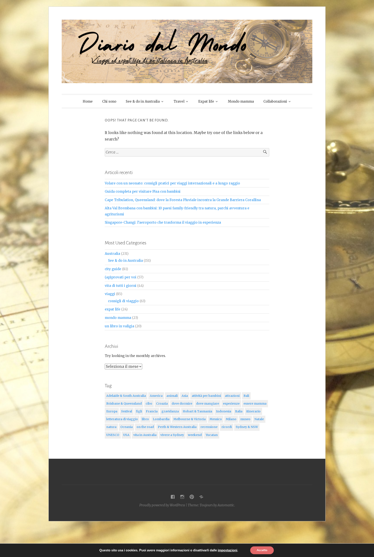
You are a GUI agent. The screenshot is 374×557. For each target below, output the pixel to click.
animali (172, 396)
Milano (231, 419)
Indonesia (223, 411)
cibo (149, 403)
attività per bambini (206, 396)
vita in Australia (144, 435)
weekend (195, 435)
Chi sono (109, 101)
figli (139, 411)
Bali (246, 396)
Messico (216, 419)
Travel (179, 101)
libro (145, 419)
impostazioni (227, 550)
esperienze (231, 403)
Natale (259, 419)
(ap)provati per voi (120, 277)
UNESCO (112, 435)
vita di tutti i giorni (120, 286)
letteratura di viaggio (122, 419)
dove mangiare (207, 403)
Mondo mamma (241, 101)
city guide (113, 269)
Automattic (226, 505)
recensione (209, 427)
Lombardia (161, 419)
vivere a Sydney (172, 435)
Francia (152, 411)
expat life (112, 309)
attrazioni (232, 396)
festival (126, 411)
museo (245, 419)
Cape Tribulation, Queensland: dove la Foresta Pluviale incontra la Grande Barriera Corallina (183, 200)
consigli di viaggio (123, 301)
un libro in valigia (119, 326)
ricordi (226, 427)
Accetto (262, 550)
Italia (238, 411)
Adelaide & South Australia (126, 396)
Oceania (126, 427)
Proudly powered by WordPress (162, 505)
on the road (145, 427)
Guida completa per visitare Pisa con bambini (143, 191)
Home (88, 101)
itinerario (253, 411)
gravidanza (170, 411)
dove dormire (182, 403)
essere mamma (254, 403)
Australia (112, 254)
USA (126, 435)
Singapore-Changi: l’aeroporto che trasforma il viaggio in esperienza (163, 222)
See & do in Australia (143, 101)
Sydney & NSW (247, 427)
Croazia (162, 403)
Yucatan (212, 435)
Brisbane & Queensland (124, 403)
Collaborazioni (275, 101)
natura (111, 427)
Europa (111, 411)
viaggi (110, 294)
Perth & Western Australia (177, 427)
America (156, 396)
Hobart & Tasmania (197, 411)
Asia (185, 396)
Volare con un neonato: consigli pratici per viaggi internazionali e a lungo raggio (172, 183)
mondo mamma (118, 318)
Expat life (206, 101)
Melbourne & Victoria (189, 419)
